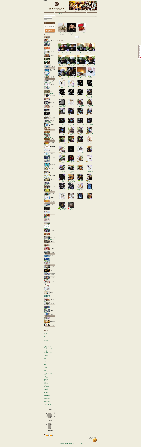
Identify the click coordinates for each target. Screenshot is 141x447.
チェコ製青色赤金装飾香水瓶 (81, 106)
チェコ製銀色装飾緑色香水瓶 (63, 115)
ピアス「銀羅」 (81, 96)
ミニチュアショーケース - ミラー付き (81, 171)
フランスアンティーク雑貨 (48, 373)
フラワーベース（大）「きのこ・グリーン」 (81, 52)
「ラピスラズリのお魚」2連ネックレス (72, 209)
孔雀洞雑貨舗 (46, 195)
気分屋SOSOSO (46, 188)
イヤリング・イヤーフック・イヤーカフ (49, 338)
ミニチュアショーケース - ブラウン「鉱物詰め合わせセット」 (71, 181)
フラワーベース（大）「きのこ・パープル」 (62, 77)
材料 (45, 370)
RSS (47, 435)
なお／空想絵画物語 (47, 261)
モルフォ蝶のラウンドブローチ (72, 115)
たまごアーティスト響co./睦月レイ (49, 239)
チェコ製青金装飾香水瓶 (72, 134)
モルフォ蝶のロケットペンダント (63, 125)
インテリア (46, 377)
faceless (45, 323)
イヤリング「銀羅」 (72, 96)
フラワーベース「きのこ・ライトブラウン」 (72, 52)
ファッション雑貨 (47, 100)
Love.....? (45, 319)
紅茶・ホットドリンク (47, 49)
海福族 (45, 374)
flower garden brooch (63, 199)
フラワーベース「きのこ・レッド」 (63, 52)
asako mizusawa (46, 148)
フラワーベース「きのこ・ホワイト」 (72, 65)
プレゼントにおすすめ (47, 404)
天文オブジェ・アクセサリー (48, 93)
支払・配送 (62, 443)
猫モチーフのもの (47, 401)
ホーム (49, 12)
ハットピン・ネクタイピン (48, 348)
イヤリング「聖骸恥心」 (63, 96)
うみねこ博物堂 (46, 166)
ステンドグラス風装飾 (47, 122)
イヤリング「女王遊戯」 (63, 87)
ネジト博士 (46, 268)
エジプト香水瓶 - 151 (72, 143)
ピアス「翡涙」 (81, 86)
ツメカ (45, 250)
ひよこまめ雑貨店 (47, 286)
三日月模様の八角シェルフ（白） (72, 199)
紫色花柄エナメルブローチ (81, 143)
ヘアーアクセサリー (47, 344)
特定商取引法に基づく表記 (68, 443)
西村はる (45, 283)
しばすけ (45, 221)
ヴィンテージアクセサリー (48, 64)
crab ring (72, 105)
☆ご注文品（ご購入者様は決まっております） (50, 328)
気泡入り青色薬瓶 (90, 133)
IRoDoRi (45, 162)
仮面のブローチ (63, 190)
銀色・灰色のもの (47, 395)
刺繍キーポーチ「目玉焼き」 (81, 190)
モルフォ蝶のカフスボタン (90, 115)
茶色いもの (46, 389)
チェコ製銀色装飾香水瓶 (81, 134)
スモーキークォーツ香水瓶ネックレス (90, 143)
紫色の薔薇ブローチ (90, 172)
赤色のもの (46, 379)
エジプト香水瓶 (46, 133)
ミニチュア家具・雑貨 (47, 137)
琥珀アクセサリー (47, 71)
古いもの (45, 53)
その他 (45, 376)
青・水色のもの (46, 380)
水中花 (45, 144)
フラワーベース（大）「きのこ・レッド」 (91, 52)
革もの (45, 368)
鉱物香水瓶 (46, 86)
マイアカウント (49, 14)
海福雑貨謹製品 (46, 38)
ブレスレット (46, 341)
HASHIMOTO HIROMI (47, 275)
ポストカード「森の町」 (90, 190)
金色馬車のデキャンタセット (63, 32)
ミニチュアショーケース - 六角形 (90, 152)
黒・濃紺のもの (46, 392)
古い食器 (60, 13)
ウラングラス (46, 60)
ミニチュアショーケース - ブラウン (90, 199)
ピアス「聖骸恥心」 (90, 87)
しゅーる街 (46, 228)
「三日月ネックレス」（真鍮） (63, 181)
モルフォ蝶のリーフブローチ (63, 134)
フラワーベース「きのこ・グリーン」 (82, 65)
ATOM (51, 435)
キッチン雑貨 (46, 104)
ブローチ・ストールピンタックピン (48, 347)
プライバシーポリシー (76, 443)
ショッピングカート (91, 12)
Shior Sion (45, 217)
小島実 (45, 206)
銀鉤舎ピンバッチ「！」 (72, 152)
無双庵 (45, 301)
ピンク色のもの (46, 386)
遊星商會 (45, 308)
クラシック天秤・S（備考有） (82, 77)
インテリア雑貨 (46, 97)
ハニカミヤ (46, 279)
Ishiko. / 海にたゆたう (47, 155)
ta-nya (45, 235)
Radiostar (45, 312)
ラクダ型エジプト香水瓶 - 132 (72, 172)
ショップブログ (70, 12)
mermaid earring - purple (72, 189)
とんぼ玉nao (46, 257)
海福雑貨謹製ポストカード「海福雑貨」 (62, 162)
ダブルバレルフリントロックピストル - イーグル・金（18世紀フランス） (72, 77)
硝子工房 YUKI (46, 177)
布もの (45, 364)
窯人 (45, 173)
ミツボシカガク (46, 297)
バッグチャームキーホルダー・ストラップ (48, 352)
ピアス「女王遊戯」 (71, 86)
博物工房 (45, 272)
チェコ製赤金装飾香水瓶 (90, 106)
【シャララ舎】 (46, 224)
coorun (45, 199)
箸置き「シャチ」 (91, 76)
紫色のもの (46, 385)
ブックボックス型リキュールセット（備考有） (81, 32)
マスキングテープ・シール (48, 115)
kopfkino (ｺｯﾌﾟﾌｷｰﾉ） (47, 210)
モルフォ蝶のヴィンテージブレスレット (80, 125)
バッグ (45, 358)
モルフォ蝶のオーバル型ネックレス (81, 115)
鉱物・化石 (46, 42)
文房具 (45, 111)
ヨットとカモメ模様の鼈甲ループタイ (90, 181)
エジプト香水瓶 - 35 (63, 143)
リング (45, 343)
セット (63, 13)
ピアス (45, 336)
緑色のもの (46, 383)
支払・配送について (60, 12)
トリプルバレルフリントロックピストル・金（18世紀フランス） (89, 96)
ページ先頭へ (95, 440)
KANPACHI (46, 184)
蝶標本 (45, 126)
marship (45, 290)
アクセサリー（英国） (47, 82)
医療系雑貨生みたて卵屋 (48, 159)
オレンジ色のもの (47, 388)
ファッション (46, 355)
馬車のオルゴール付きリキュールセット (72, 32)
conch (45, 213)
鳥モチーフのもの (47, 398)
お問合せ (81, 12)
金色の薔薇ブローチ (90, 162)
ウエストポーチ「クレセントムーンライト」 (80, 199)
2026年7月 (45, 333)
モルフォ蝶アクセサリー (48, 75)
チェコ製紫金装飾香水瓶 (63, 153)
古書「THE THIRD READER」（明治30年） (62, 106)
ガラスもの (46, 367)
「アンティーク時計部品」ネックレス (63, 209)
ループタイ (46, 350)
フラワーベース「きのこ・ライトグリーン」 (63, 65)
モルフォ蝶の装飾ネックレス (90, 125)
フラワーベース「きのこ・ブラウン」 (91, 65)
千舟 (45, 246)
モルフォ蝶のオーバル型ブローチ (72, 125)
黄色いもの (46, 382)
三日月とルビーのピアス (72, 162)
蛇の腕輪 (81, 180)
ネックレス (46, 340)
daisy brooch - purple (81, 152)
